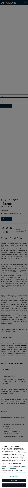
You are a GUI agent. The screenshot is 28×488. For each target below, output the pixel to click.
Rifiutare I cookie (13, 480)
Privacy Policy (13, 468)
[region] (14, 465)
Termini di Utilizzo (21, 472)
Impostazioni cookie (14, 476)
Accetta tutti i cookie (14, 485)
